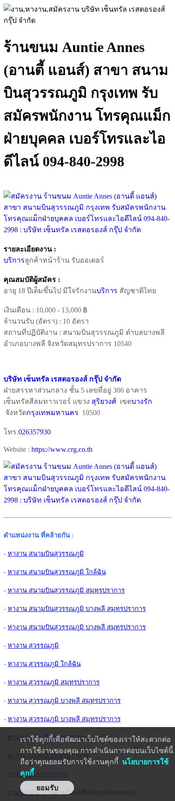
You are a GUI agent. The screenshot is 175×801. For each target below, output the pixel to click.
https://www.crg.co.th (61, 449)
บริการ (14, 260)
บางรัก (141, 401)
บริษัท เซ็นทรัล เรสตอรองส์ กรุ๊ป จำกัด (62, 379)
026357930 (34, 432)
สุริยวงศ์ (104, 401)
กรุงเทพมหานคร (52, 412)
